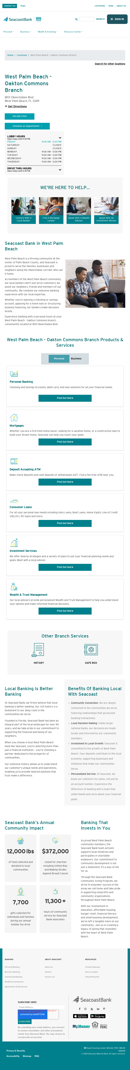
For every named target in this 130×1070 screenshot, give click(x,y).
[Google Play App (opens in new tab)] (97, 1017)
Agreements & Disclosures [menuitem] (16, 987)
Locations (22, 55)
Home (10, 55)
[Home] (92, 1002)
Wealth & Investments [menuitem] (14, 982)
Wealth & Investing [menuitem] (47, 31)
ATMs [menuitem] (110, 6)
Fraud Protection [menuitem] (92, 977)
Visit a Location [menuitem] (91, 972)
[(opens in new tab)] (81, 1027)
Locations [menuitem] (100, 6)
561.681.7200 (20, 116)
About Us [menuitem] (121, 6)
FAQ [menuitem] (37, 1056)
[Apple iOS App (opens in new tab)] (80, 1017)
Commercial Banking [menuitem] (13, 977)
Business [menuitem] (24, 31)
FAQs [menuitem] (22, 6)
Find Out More (65, 398)
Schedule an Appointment (26, 126)
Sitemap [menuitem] (27, 1056)
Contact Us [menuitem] (9, 6)
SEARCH (100, 19)
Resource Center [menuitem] (72, 31)
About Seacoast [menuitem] (53, 959)
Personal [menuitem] (7, 31)
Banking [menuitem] (9, 959)
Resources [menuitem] (90, 959)
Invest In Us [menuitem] (50, 977)
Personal (59, 359)
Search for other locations (110, 64)
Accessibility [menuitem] (13, 1056)
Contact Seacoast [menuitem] (92, 967)
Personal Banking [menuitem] (12, 967)
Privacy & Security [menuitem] (15, 1050)
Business (76, 359)
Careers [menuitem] (48, 972)
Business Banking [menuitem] (12, 972)
